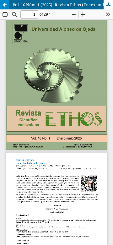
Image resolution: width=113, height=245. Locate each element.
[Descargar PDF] (108, 4)
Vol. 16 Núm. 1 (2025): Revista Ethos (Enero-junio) (60, 5)
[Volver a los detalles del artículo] (4, 4)
